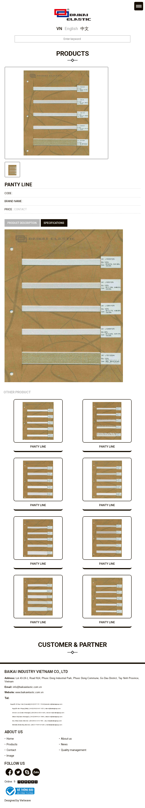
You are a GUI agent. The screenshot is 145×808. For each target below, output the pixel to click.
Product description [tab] (22, 222)
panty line (38, 446)
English (71, 28)
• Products (11, 744)
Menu (138, 6)
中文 (84, 28)
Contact (20, 209)
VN (59, 28)
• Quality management (72, 750)
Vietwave (25, 800)
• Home (9, 738)
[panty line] (12, 169)
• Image (9, 755)
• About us (65, 738)
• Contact (10, 750)
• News (63, 744)
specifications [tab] (54, 222)
